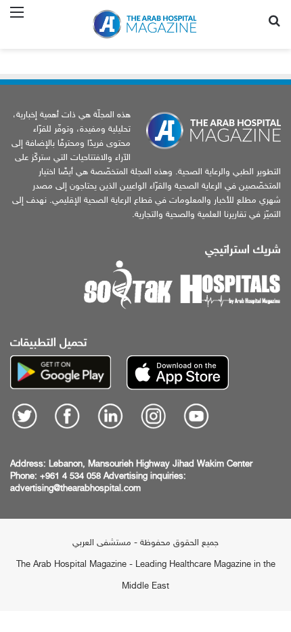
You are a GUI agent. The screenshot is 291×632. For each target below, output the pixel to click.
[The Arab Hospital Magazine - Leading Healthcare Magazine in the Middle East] (145, 24)
